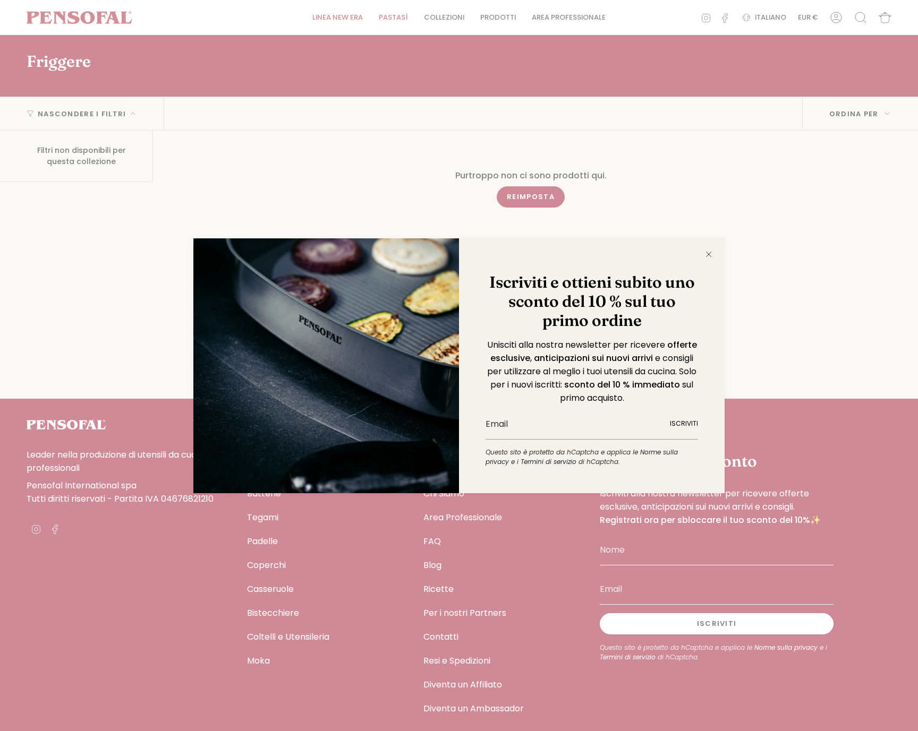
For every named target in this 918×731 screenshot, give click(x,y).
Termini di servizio (548, 461)
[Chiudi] (708, 254)
